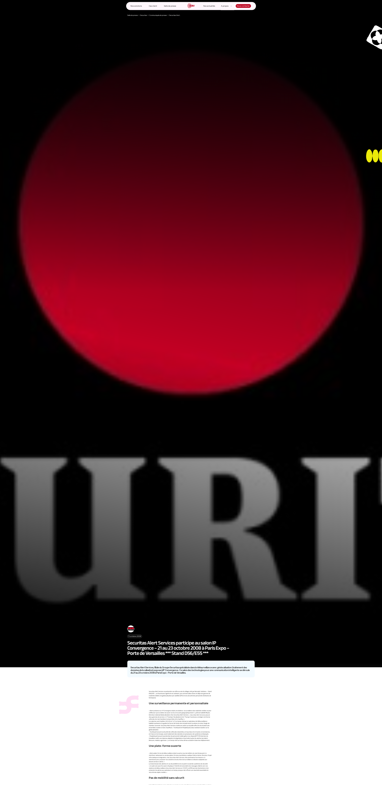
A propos (225, 6)
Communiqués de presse (158, 15)
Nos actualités (209, 6)
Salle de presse (170, 6)
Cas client (153, 6)
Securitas (143, 15)
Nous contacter (243, 6)
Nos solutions (136, 6)
